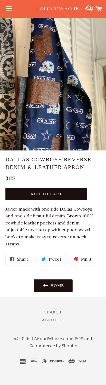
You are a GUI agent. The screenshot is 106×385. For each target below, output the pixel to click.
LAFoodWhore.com (53, 8)
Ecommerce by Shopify (53, 345)
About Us (53, 320)
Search (52, 312)
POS (78, 338)
